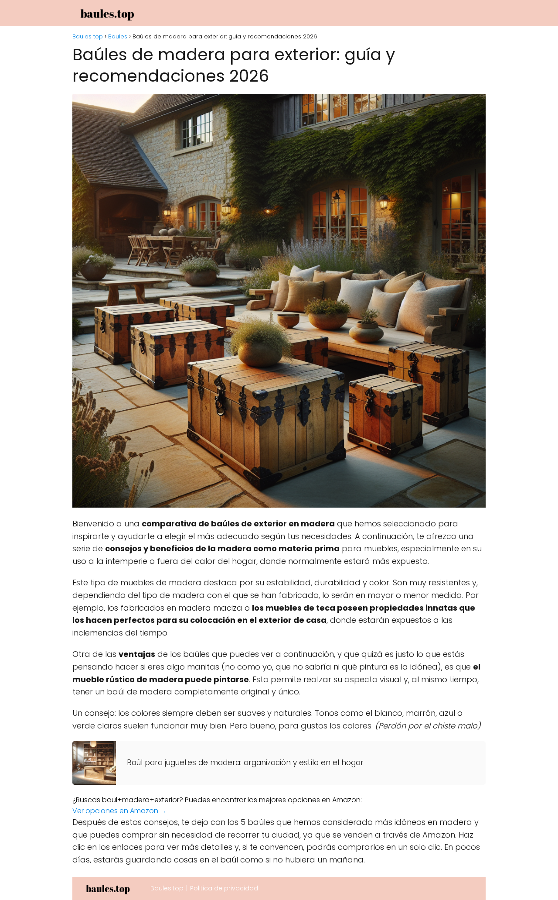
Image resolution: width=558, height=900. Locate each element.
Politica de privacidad (224, 888)
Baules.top (167, 888)
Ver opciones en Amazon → (119, 811)
